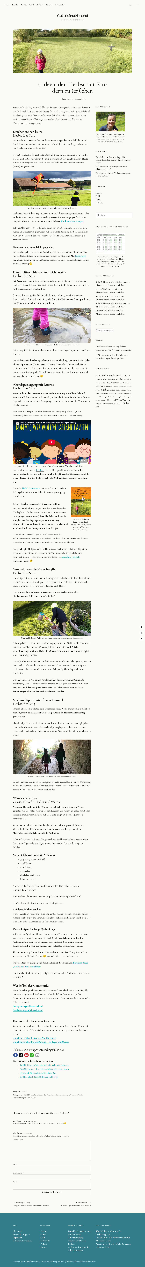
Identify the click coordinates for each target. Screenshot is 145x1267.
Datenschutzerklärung (22, 1240)
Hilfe (98, 389)
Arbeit (118, 375)
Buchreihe (59, 4)
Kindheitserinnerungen (72, 221)
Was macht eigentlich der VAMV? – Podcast (71, 1204)
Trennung (126, 400)
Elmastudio (91, 1261)
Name (15, 1164)
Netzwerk (110, 394)
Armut (123, 376)
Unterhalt (99, 404)
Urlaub (114, 403)
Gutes (24, 4)
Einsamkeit (102, 383)
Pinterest (141, 639)
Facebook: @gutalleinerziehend (28, 1010)
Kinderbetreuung (113, 390)
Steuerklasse (103, 400)
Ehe (99, 383)
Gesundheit (33, 1095)
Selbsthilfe (45, 1240)
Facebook (141, 627)
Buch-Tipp (111, 379)
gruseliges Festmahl (71, 556)
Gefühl (26, 1095)
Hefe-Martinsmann (31, 488)
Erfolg (108, 383)
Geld (31, 4)
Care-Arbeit (118, 379)
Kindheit (40, 470)
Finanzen (115, 382)
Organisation (51, 1095)
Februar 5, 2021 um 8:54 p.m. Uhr (26, 1121)
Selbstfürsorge (124, 397)
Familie (15, 4)
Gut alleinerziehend (72, 16)
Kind (40, 1095)
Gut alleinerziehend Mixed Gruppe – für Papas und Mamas (41, 1041)
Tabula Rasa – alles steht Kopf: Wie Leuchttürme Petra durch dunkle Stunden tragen (113, 160)
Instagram (141, 633)
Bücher (49, 4)
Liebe (44, 1095)
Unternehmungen (19, 1097)
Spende (43, 1247)
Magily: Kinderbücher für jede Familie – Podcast (31, 1204)
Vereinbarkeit (120, 403)
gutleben (121, 386)
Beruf (126, 376)
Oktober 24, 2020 (67, 99)
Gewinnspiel (115, 386)
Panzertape (80, 255)
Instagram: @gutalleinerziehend (28, 1006)
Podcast (40, 4)
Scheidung (102, 397)
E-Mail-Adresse (18, 1173)
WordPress (70, 1261)
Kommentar (18, 1140)
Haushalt (129, 386)
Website (15, 1182)
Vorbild (29, 1097)
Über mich (17, 1231)
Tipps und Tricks (76, 1095)
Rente (97, 397)
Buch (105, 379)
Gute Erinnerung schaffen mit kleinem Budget (77, 1240)
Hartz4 (124, 386)
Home (6, 4)
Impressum (17, 1237)
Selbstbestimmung (63, 1095)
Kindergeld (123, 390)
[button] (15, 1055)
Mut (105, 394)
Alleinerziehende (105, 375)
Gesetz (102, 386)
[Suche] (130, 4)
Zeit (33, 1097)
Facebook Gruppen (21, 1234)
